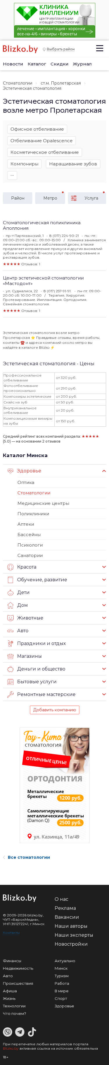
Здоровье (64, 1006)
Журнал (82, 64)
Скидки (60, 64)
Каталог (37, 64)
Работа (62, 983)
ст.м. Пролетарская (61, 83)
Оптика (25, 482)
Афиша (10, 991)
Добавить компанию (54, 710)
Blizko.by (11, 1048)
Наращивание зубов (73, 164)
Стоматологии (17, 83)
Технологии (14, 1006)
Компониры (24, 164)
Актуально (65, 960)
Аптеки (25, 524)
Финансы (12, 960)
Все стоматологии (29, 857)
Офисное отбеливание (37, 129)
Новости (13, 64)
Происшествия (18, 983)
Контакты (11, 932)
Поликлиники (33, 513)
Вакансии (67, 917)
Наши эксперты (74, 935)
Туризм (62, 975)
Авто (8, 975)
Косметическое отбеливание (44, 152)
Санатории (30, 555)
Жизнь (9, 998)
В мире (62, 991)
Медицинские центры (43, 503)
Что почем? (14, 1013)
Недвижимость (18, 968)
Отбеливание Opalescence (41, 140)
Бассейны (29, 534)
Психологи (30, 545)
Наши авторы (71, 926)
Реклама (65, 908)
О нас (61, 899)
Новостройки (71, 944)
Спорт (61, 998)
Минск (61, 968)
